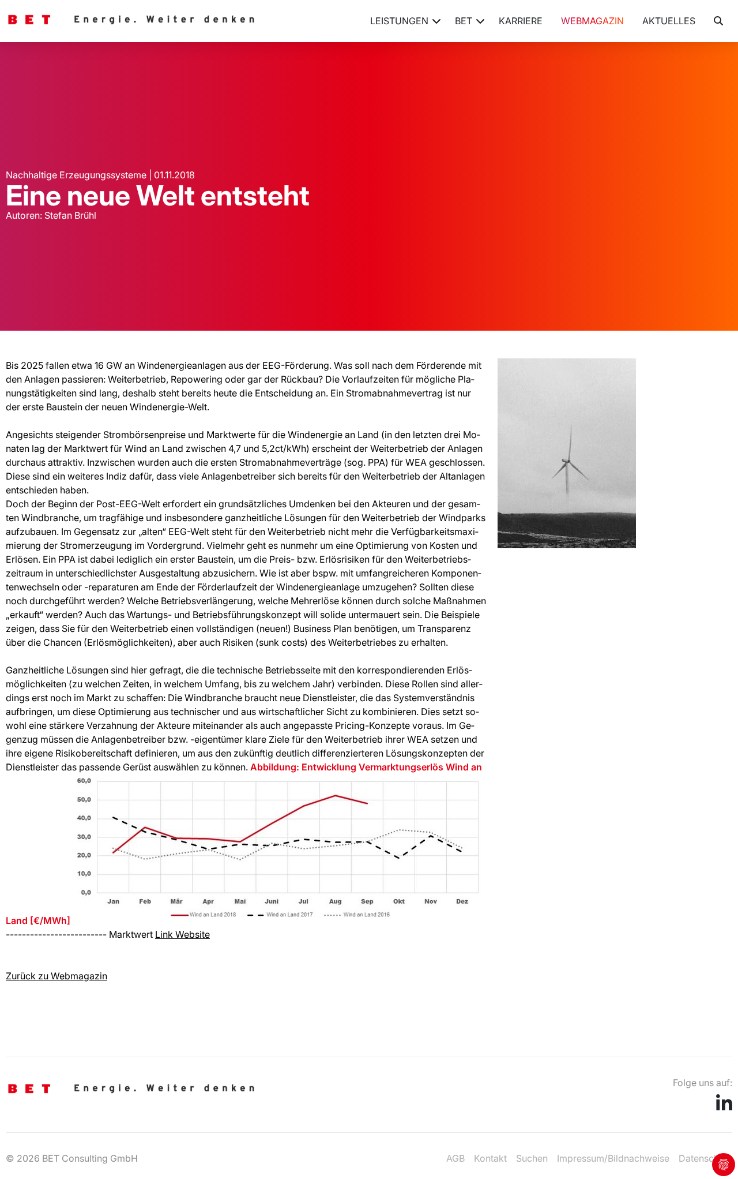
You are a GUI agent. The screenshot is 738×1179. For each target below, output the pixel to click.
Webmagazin (592, 21)
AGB (455, 1158)
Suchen (532, 1158)
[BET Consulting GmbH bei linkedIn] (724, 1107)
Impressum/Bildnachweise (613, 1158)
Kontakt (490, 1158)
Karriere (521, 21)
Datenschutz (705, 1158)
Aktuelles (668, 21)
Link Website (182, 934)
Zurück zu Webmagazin (56, 976)
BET (463, 21)
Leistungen (399, 21)
